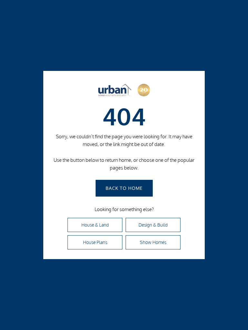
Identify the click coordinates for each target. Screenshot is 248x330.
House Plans (95, 242)
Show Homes (153, 242)
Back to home (124, 188)
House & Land (95, 225)
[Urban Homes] (124, 92)
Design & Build (153, 225)
